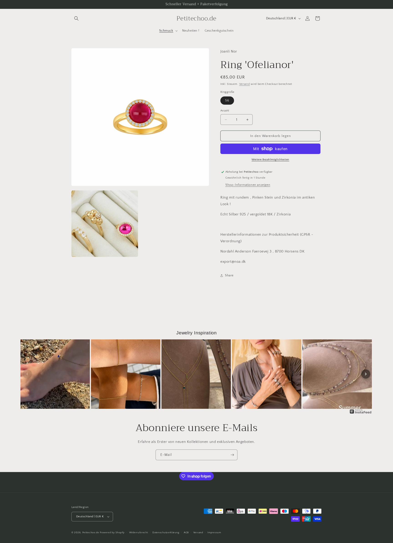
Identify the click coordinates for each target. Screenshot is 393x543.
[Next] (365, 374)
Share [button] (229, 275)
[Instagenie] (361, 413)
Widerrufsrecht (138, 532)
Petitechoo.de (90, 532)
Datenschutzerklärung (165, 532)
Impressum (214, 532)
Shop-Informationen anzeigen (247, 185)
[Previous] (27, 374)
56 (227, 100)
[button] (76, 18)
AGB (186, 532)
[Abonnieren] (232, 455)
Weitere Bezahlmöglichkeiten (270, 159)
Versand (244, 84)
